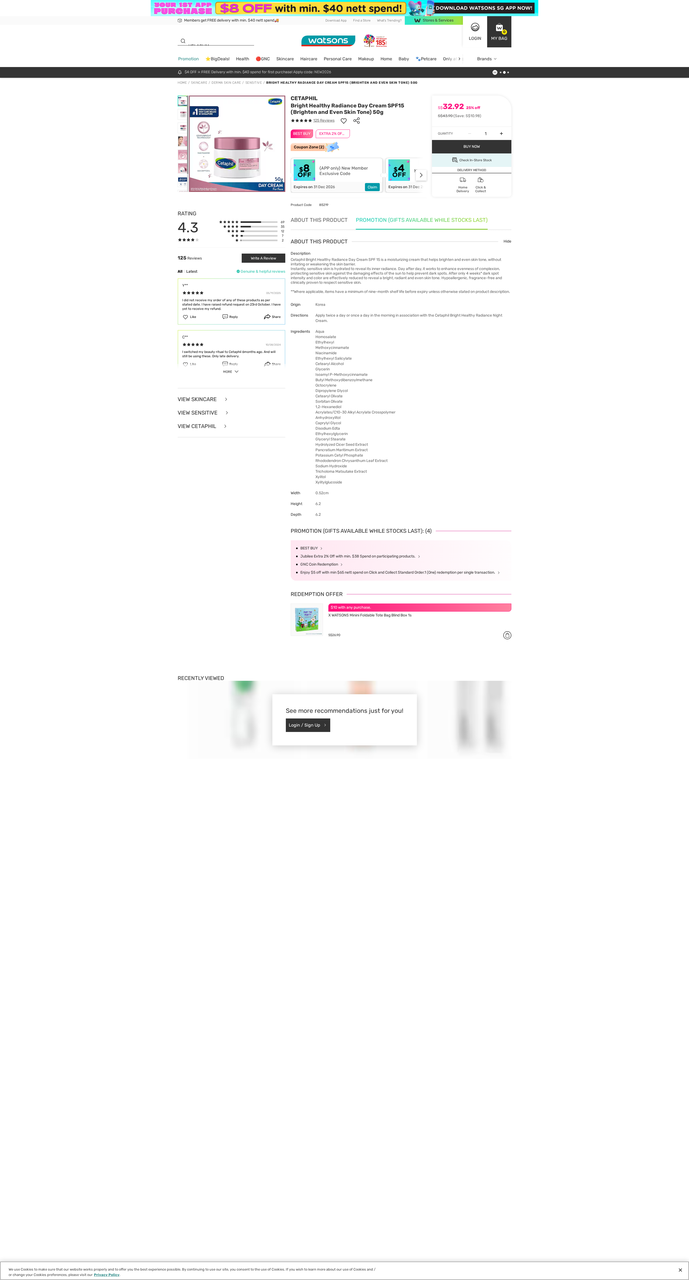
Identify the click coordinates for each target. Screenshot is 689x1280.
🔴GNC (263, 58)
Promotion (188, 58)
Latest (191, 271)
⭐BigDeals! (217, 58)
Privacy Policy (106, 1274)
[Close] (680, 1270)
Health (242, 58)
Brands (484, 58)
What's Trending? (389, 20)
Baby (404, 58)
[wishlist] (344, 121)
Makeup (366, 58)
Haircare (308, 58)
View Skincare (198, 399)
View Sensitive (198, 412)
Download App (336, 20)
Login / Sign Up (304, 725)
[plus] (501, 133)
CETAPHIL (304, 98)
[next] (459, 58)
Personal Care (338, 58)
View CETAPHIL (197, 426)
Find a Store (362, 20)
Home (386, 58)
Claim (372, 187)
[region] (344, 1270)
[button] (499, 31)
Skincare (285, 58)
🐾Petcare (426, 58)
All (180, 271)
